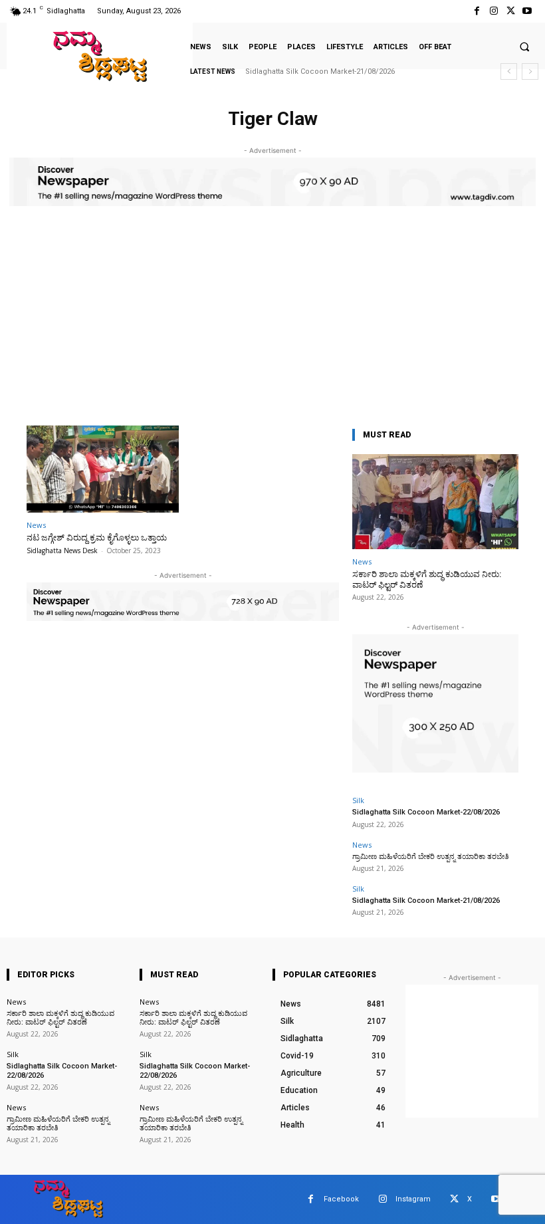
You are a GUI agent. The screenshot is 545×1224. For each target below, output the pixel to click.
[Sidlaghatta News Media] (100, 56)
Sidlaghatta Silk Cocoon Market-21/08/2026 (320, 71)
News (36, 525)
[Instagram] (493, 11)
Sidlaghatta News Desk (62, 550)
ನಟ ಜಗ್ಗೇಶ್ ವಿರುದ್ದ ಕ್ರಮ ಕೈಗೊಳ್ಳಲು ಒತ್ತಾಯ (97, 538)
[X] (510, 11)
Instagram (413, 1199)
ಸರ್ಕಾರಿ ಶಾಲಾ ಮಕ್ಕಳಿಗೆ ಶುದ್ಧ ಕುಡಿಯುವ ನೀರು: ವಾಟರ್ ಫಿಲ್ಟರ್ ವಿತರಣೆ (60, 1018)
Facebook (341, 1199)
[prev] (508, 71)
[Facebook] (477, 11)
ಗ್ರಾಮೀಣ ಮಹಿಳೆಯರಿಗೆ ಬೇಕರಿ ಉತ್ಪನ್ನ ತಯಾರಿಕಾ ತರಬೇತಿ (430, 856)
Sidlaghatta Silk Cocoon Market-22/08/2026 (426, 812)
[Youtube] (527, 11)
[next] (530, 71)
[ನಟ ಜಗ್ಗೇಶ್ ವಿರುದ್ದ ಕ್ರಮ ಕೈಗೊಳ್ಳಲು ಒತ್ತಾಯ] (103, 469)
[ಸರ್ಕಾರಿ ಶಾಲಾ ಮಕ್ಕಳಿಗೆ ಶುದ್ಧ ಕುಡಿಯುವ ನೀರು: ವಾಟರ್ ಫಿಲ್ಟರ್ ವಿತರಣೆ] (435, 501)
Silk (358, 800)
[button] (524, 47)
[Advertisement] (272, 326)
